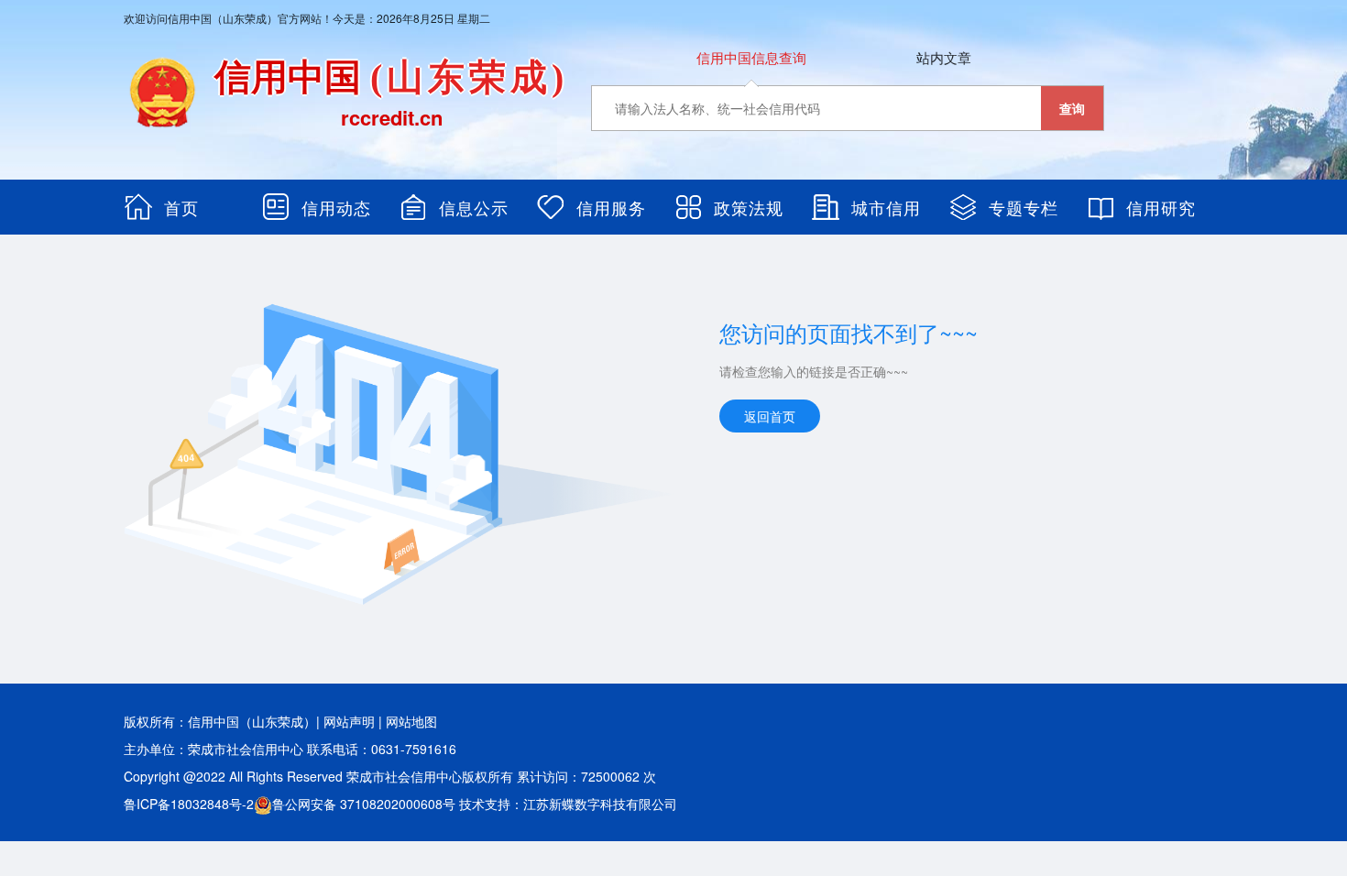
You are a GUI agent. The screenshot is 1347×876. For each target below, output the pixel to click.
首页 (181, 207)
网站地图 (411, 721)
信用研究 (1161, 207)
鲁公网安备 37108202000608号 (363, 803)
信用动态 (336, 207)
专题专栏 (1023, 207)
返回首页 (769, 416)
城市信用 (886, 207)
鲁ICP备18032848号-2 (189, 803)
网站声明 (349, 721)
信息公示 (474, 207)
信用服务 (611, 207)
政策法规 (748, 207)
